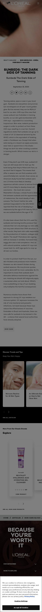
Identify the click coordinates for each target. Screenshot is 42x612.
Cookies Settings (21, 601)
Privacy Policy (29, 596)
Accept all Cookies (21, 608)
